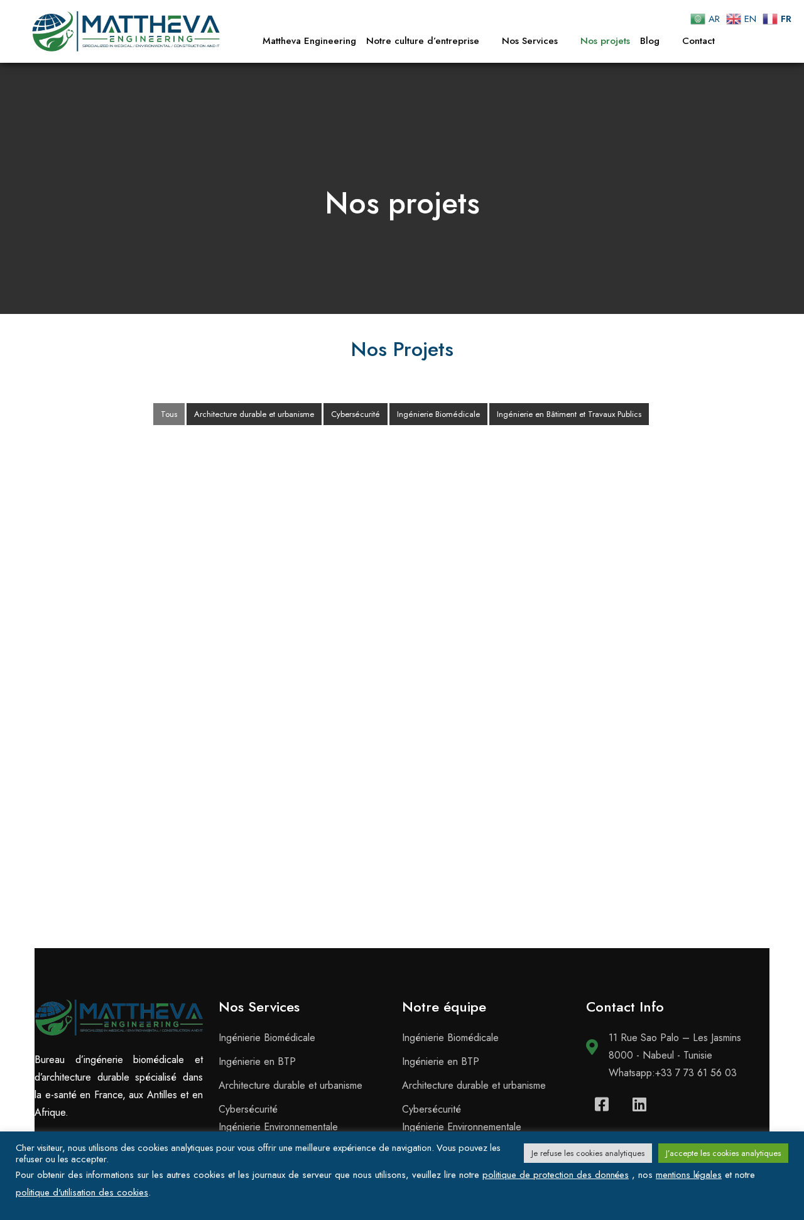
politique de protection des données (555, 1175)
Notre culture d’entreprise (422, 41)
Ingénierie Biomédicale (438, 414)
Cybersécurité (355, 414)
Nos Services (530, 41)
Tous (169, 414)
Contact (698, 41)
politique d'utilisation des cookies (82, 1192)
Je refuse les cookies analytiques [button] (587, 1153)
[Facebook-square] (601, 1104)
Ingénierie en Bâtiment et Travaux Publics (569, 414)
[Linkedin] (639, 1104)
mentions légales (689, 1175)
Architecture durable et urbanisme (254, 414)
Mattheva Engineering (309, 41)
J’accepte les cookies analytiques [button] (723, 1153)
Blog (650, 41)
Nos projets (605, 41)
